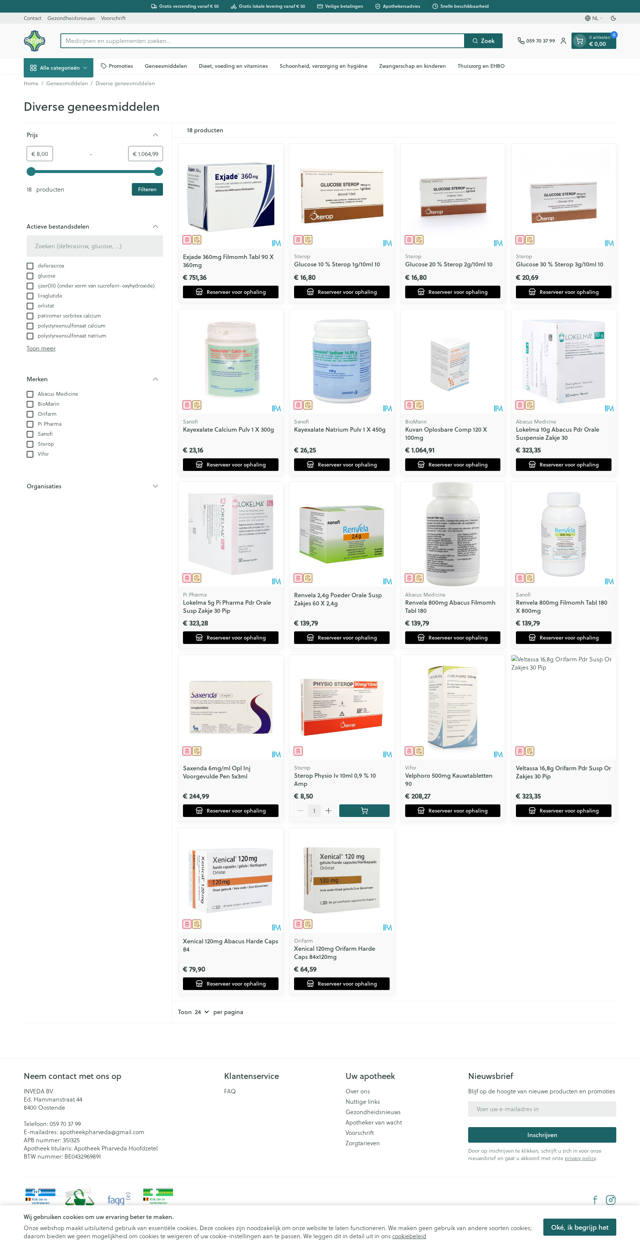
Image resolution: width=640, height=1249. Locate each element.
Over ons (358, 1091)
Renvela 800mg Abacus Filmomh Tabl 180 (450, 606)
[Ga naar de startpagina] (35, 41)
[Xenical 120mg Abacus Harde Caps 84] (231, 880)
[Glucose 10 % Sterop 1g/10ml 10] (342, 196)
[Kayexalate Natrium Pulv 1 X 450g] (342, 361)
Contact (32, 18)
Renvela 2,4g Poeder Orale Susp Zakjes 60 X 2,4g (338, 599)
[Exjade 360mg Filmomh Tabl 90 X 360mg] (231, 196)
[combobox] (262, 40)
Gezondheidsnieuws (71, 18)
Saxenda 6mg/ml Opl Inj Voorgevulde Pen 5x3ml (216, 772)
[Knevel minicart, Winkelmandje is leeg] (579, 40)
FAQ (230, 1091)
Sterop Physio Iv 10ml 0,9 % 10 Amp (335, 779)
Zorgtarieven (363, 1143)
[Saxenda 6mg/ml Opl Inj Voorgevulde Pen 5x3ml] (231, 707)
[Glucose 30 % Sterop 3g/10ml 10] (563, 196)
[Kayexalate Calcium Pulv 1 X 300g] (231, 361)
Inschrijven (542, 1134)
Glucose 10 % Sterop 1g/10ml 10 (337, 264)
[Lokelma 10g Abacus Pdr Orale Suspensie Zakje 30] (563, 361)
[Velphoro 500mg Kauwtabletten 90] (453, 707)
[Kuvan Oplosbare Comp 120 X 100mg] (453, 361)
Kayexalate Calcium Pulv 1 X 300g (228, 429)
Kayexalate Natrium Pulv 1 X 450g (340, 429)
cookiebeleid (409, 1236)
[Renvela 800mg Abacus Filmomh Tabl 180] (453, 534)
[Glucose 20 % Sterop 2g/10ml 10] (453, 196)
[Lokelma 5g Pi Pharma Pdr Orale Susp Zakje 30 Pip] (231, 534)
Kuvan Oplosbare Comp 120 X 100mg (446, 433)
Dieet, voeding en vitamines (233, 65)
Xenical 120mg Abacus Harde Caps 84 (230, 945)
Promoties (121, 65)
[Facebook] (595, 1200)
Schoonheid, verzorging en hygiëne (323, 65)
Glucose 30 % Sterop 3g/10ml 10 (559, 264)
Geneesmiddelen (166, 65)
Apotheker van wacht (374, 1122)
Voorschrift (113, 18)
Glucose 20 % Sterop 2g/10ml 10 (449, 264)
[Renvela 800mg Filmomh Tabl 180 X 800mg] (563, 534)
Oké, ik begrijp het (580, 1227)
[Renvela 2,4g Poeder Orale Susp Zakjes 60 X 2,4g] (342, 534)
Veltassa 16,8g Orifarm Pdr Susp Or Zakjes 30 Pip (563, 772)
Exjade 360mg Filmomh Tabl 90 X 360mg (228, 260)
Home (31, 83)
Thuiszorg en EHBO (481, 65)
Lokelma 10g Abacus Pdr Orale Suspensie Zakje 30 (557, 433)
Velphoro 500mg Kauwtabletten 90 (449, 779)
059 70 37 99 (65, 1123)
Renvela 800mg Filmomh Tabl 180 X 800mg (561, 606)
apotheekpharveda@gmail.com (102, 1131)
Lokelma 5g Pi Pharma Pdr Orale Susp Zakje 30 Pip (227, 606)
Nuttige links (363, 1101)
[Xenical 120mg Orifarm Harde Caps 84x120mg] (342, 880)
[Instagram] (610, 1200)
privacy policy (580, 1158)
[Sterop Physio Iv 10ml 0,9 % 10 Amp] (342, 707)
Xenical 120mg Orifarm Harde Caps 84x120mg (334, 952)
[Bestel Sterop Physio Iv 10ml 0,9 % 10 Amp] (364, 810)
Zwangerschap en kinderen (412, 65)
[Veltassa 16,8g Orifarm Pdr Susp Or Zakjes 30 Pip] (563, 707)
